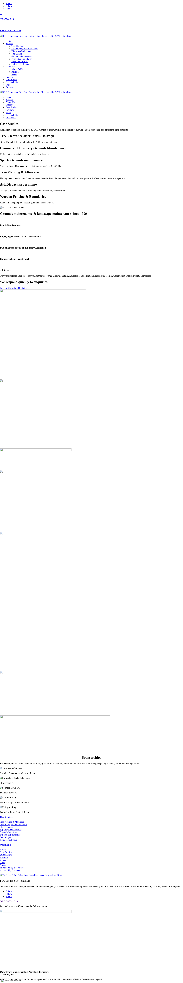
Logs (8, 84)
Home (8, 41)
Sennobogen (5, 837)
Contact (9, 87)
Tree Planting (17, 46)
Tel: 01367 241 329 (9, 901)
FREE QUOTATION (10, 30)
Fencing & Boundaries (21, 59)
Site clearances (6, 827)
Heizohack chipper (8, 840)
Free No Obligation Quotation (13, 288)
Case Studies (11, 79)
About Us (10, 66)
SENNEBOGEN (19, 61)
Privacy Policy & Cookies (11, 867)
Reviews (15, 72)
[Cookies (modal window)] (11, 980)
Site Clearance (17, 54)
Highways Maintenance (22, 51)
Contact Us (11, 117)
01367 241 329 (7, 19)
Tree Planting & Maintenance (13, 822)
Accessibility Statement (10, 870)
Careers (9, 77)
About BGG (17, 69)
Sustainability (12, 82)
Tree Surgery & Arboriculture (24, 48)
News (14, 74)
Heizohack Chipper (20, 64)
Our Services (6, 817)
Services (9, 43)
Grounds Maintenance (21, 56)
